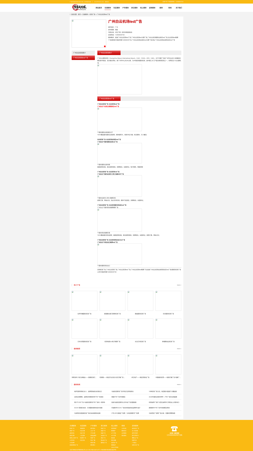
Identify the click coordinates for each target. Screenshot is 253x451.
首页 (79, 14)
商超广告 (103, 431)
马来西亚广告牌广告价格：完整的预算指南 (162, 413)
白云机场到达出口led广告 (117, 240)
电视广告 (92, 438)
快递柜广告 (83, 438)
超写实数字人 (135, 435)
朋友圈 (113, 438)
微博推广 (113, 431)
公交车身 (72, 440)
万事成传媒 (103, 272)
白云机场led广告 (114, 104)
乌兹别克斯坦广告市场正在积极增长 (122, 391)
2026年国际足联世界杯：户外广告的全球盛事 (163, 397)
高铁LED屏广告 (74, 438)
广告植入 (134, 442)
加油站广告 (104, 435)
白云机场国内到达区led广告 (117, 205)
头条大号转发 (114, 447)
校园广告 (103, 433)
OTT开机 (113, 433)
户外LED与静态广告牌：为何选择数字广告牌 (125, 413)
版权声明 (113, 450)
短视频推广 (114, 428)
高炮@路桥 (93, 435)
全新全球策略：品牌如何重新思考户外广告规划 (88, 397)
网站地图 (103, 450)
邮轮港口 (92, 445)
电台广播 (92, 440)
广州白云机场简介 (79, 53)
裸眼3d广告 (135, 438)
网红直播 (113, 440)
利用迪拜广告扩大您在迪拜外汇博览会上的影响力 (164, 402)
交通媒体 (85, 14)
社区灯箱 (82, 431)
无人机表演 (135, 431)
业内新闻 (124, 433)
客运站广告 (104, 440)
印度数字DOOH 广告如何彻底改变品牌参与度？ (126, 408)
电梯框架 (82, 428)
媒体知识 (124, 431)
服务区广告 (104, 442)
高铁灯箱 (72, 435)
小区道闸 (82, 435)
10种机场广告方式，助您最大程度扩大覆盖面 (163, 391)
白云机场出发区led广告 (113, 139)
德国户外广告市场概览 (118, 397)
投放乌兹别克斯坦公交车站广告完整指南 (123, 402)
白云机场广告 (101, 139)
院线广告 (103, 428)
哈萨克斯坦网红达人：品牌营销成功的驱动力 (88, 391)
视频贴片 (113, 445)
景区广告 (103, 438)
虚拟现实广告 (135, 428)
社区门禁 (82, 433)
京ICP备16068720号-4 (94, 450)
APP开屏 (113, 435)
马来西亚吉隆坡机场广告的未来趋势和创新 (87, 413)
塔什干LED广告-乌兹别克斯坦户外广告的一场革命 (89, 402)
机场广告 (92, 14)
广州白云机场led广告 (80, 58)
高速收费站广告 (74, 445)
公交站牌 (72, 442)
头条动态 (124, 428)
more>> (179, 285)
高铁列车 (72, 433)
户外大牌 (92, 433)
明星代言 (134, 440)
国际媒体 (124, 435)
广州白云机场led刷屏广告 (139, 269)
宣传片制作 (135, 433)
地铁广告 (72, 431)
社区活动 (82, 440)
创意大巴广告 (135, 445)
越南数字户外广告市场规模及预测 (159, 408)
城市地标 (92, 428)
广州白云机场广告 (102, 104)
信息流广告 (114, 442)
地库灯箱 (92, 442)
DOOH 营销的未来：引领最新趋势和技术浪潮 (88, 408)
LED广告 (92, 431)
